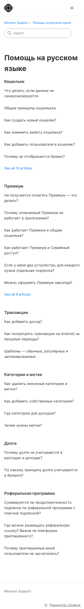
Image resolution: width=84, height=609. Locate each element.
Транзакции (16, 312)
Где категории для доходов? (30, 413)
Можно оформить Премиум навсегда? (38, 282)
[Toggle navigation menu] (72, 8)
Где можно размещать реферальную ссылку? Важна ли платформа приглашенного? (37, 530)
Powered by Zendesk (65, 605)
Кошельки (14, 81)
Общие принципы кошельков (30, 108)
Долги (10, 443)
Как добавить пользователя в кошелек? (39, 144)
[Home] (8, 8)
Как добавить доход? (23, 321)
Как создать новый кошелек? (30, 120)
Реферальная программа (29, 493)
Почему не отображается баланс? (34, 156)
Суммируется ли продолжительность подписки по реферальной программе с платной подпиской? (39, 507)
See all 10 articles (18, 168)
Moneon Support (16, 22)
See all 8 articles (17, 294)
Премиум (13, 186)
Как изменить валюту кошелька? (33, 132)
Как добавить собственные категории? (39, 401)
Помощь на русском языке (52, 22)
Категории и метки (23, 374)
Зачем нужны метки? (23, 425)
